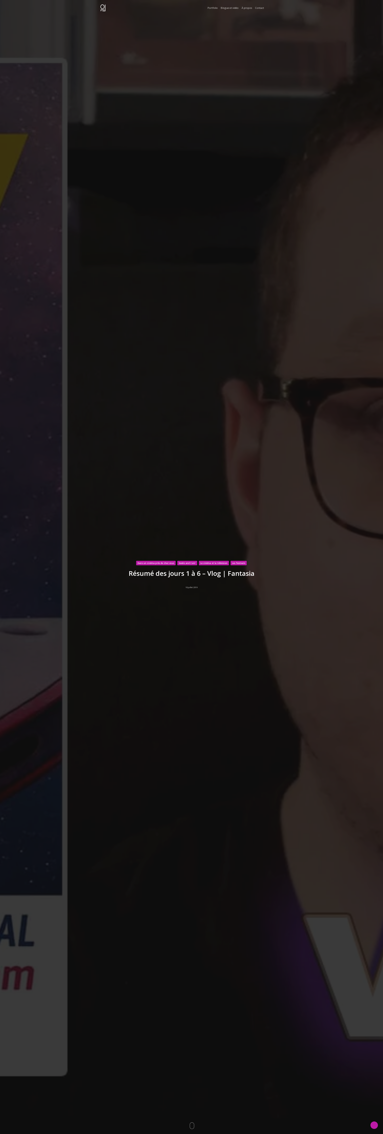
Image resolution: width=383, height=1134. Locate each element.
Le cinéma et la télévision (213, 563)
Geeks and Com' (187, 563)
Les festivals (238, 563)
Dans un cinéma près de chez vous (156, 563)
